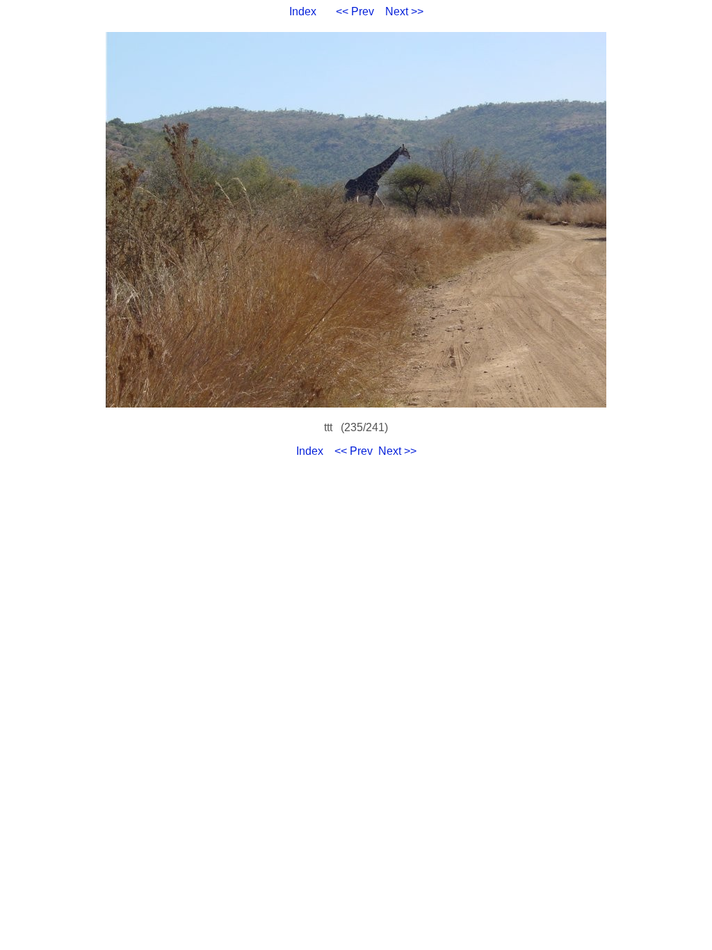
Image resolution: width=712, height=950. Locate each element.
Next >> (404, 11)
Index (302, 11)
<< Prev (355, 11)
